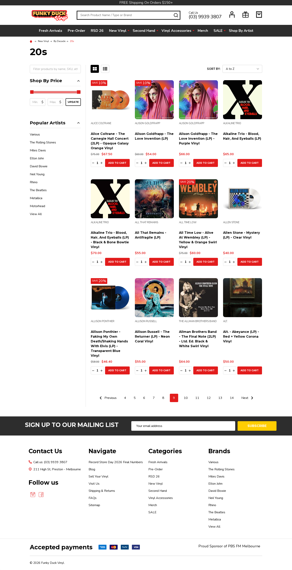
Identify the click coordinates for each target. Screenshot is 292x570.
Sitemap (94, 505)
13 (220, 398)
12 (209, 398)
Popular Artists (47, 123)
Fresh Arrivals (50, 30)
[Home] (31, 41)
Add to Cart (117, 162)
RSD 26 (97, 30)
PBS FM (234, 546)
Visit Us (94, 483)
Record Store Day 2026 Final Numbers (116, 462)
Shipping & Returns (102, 491)
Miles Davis (38, 150)
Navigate (102, 451)
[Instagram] (33, 494)
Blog (92, 469)
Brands (219, 451)
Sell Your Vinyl (98, 476)
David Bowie (38, 166)
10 (186, 398)
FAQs (93, 498)
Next (245, 398)
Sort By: (213, 69)
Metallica (36, 198)
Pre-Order (76, 30)
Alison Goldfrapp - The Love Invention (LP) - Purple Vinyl (198, 138)
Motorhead (37, 206)
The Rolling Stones (43, 142)
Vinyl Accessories (176, 30)
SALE (218, 30)
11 (197, 398)
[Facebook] (41, 494)
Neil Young (37, 174)
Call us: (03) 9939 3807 (50, 462)
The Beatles (38, 190)
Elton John (37, 158)
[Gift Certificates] (245, 14)
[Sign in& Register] (232, 14)
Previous (110, 398)
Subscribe (257, 426)
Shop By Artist (241, 30)
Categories (165, 451)
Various (35, 134)
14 (232, 398)
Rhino (34, 182)
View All (36, 214)
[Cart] (259, 14)
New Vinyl (117, 30)
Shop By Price (46, 80)
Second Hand (144, 30)
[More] (129, 30)
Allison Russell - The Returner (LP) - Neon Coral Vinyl (152, 336)
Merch (203, 30)
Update (73, 101)
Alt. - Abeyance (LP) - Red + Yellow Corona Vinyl (241, 336)
